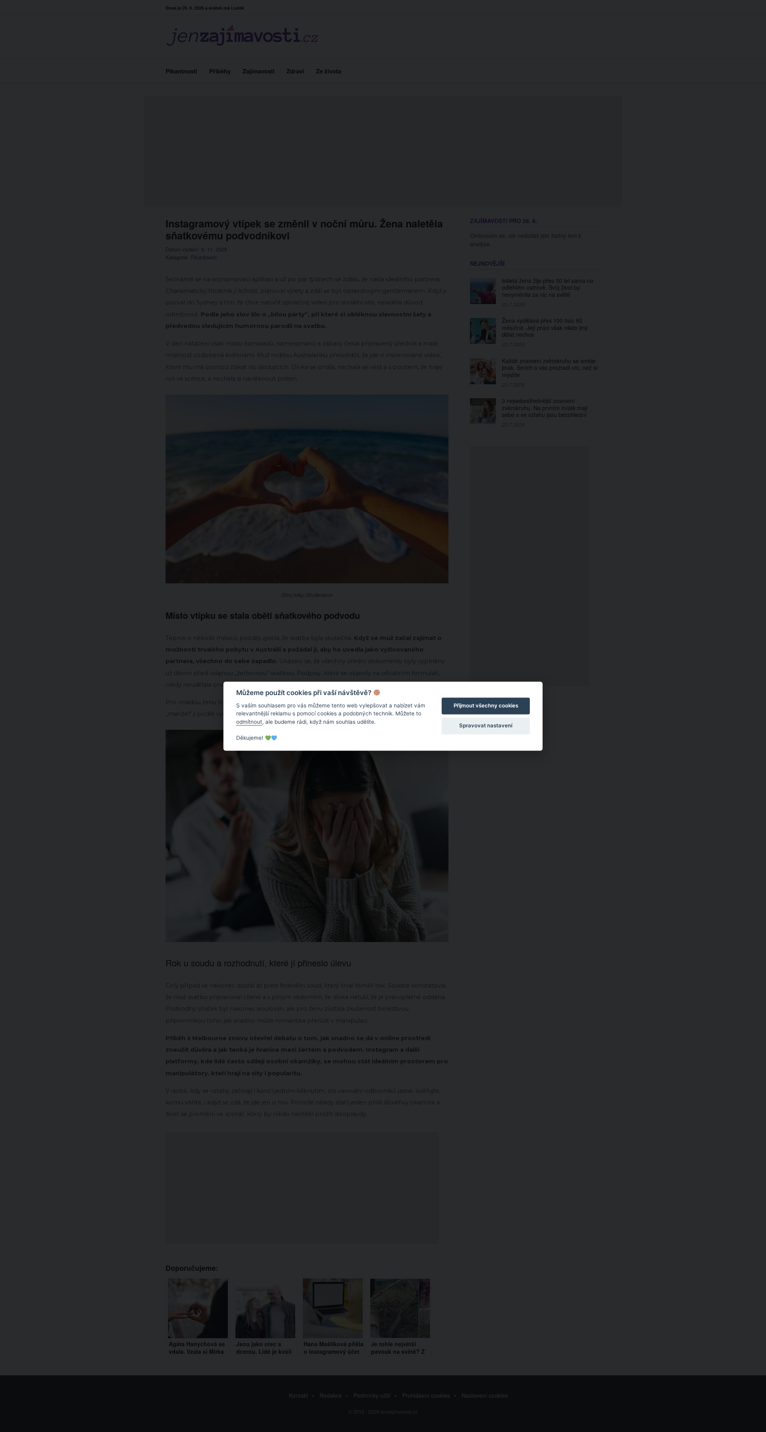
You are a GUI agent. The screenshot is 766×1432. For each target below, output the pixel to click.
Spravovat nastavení (485, 726)
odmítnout (249, 722)
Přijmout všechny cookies (486, 706)
